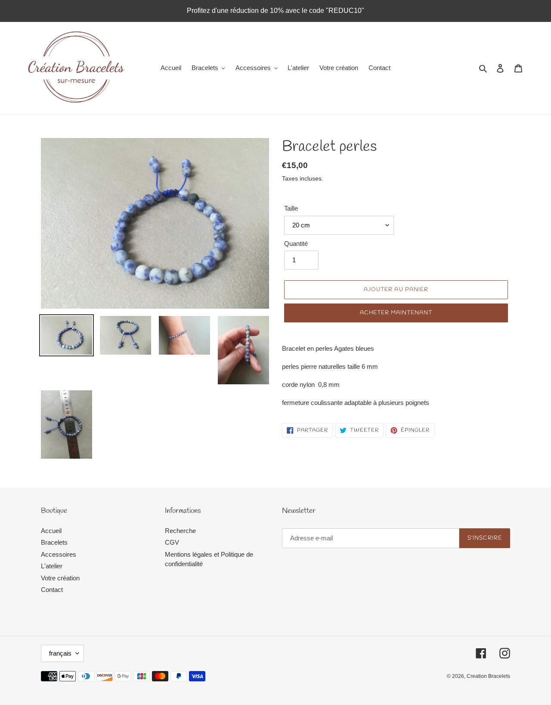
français (60, 653)
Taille (291, 208)
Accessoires (58, 554)
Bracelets (54, 542)
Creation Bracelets (488, 676)
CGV (172, 542)
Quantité (296, 243)
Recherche (180, 530)
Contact (52, 589)
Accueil (51, 530)
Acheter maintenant (396, 312)
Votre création (60, 578)
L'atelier (51, 566)
